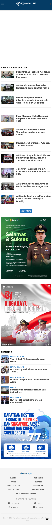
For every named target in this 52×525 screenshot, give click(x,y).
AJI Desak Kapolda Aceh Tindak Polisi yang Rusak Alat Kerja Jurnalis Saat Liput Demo (33, 158)
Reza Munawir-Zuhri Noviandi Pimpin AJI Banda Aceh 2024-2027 (32, 119)
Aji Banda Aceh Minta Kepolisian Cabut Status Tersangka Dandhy (33, 199)
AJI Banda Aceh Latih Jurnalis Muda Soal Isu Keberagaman (32, 185)
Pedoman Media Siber (26, 493)
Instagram (15, 507)
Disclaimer (38, 485)
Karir (13, 482)
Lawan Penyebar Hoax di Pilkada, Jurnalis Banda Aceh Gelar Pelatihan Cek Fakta (31, 100)
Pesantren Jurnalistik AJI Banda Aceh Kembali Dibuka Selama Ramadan (33, 74)
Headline (20, 357)
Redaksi (38, 482)
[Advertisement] (26, 37)
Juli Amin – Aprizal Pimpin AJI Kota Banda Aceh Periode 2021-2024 (33, 171)
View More (26, 210)
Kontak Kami (38, 489)
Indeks (13, 478)
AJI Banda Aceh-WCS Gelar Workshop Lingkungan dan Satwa (31, 132)
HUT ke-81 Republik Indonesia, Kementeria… (26, 401)
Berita (13, 357)
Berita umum (15, 398)
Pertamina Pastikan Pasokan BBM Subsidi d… (28, 391)
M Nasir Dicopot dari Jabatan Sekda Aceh (29, 380)
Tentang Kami (13, 489)
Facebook (15, 503)
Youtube (39, 507)
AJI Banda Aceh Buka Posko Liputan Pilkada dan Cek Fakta (32, 86)
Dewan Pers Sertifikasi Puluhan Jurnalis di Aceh (33, 144)
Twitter (39, 503)
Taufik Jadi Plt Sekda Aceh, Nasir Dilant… (27, 360)
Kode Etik (38, 478)
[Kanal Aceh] (26, 3)
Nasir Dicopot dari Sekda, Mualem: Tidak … (28, 370)
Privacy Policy (13, 485)
